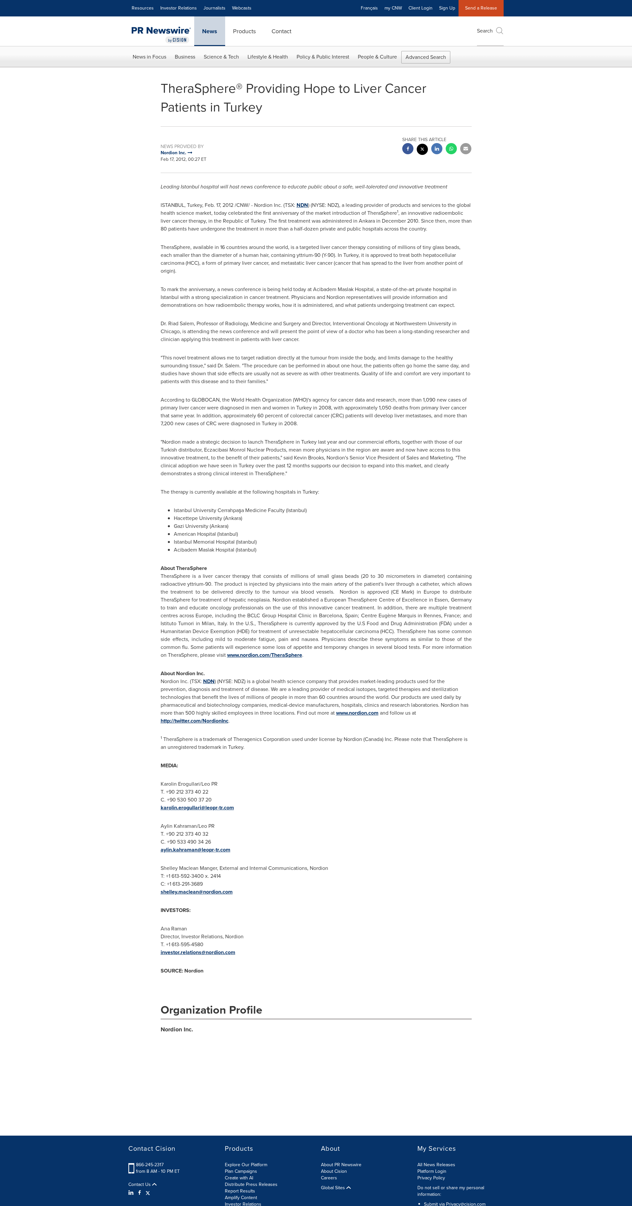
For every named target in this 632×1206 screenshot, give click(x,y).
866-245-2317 (150, 1164)
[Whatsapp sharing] (451, 149)
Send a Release (481, 8)
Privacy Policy (431, 1177)
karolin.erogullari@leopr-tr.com (197, 807)
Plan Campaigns (241, 1171)
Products (244, 31)
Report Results (240, 1191)
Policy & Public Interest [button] (323, 57)
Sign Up (447, 8)
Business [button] (185, 57)
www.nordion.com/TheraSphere (264, 655)
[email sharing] (465, 149)
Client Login (420, 8)
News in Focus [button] (149, 57)
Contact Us (140, 1184)
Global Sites (333, 1188)
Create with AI (239, 1177)
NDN (302, 205)
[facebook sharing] (407, 149)
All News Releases (436, 1164)
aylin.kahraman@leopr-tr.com (195, 849)
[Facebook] (140, 1193)
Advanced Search (426, 57)
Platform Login (431, 1171)
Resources (143, 8)
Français (369, 8)
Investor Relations (178, 8)
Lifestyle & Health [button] (268, 57)
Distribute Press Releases (251, 1184)
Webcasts (241, 8)
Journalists (214, 8)
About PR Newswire (341, 1164)
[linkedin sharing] (436, 149)
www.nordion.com (357, 713)
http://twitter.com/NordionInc (194, 721)
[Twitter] (148, 1193)
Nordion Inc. (177, 1029)
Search (485, 31)
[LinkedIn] (131, 1193)
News (209, 31)
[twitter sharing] (422, 150)
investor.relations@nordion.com (198, 952)
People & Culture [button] (377, 57)
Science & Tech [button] (221, 57)
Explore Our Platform (246, 1164)
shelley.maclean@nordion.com (197, 892)
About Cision (334, 1171)
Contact (281, 31)
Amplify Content (241, 1197)
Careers (329, 1177)
